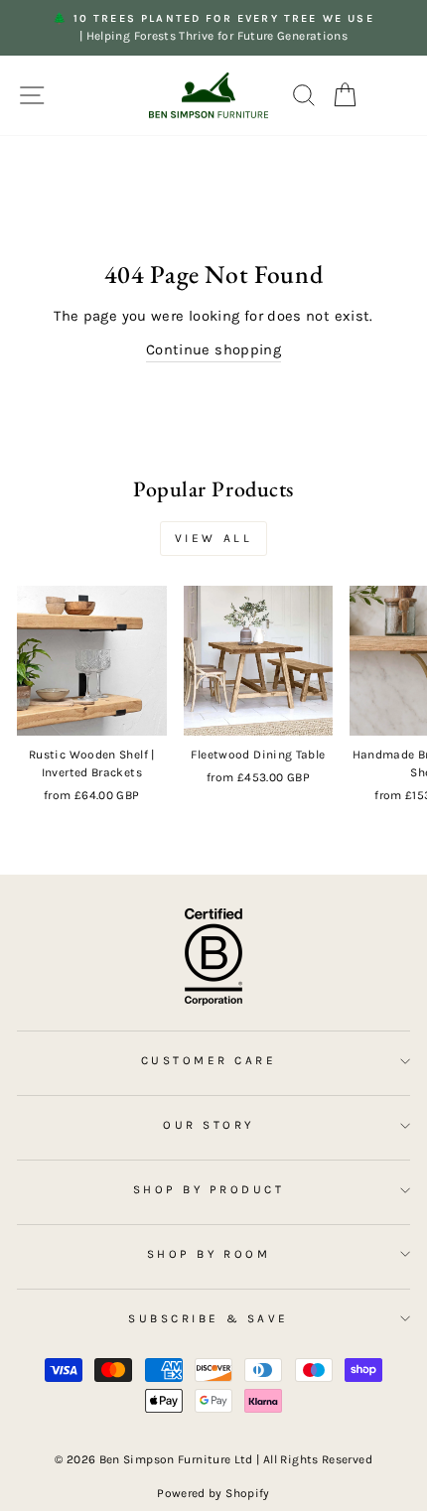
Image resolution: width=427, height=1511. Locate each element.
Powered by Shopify (213, 1493)
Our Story (208, 1125)
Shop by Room (208, 1254)
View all (214, 538)
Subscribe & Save (208, 1318)
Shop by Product (209, 1189)
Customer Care (209, 1060)
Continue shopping (213, 350)
